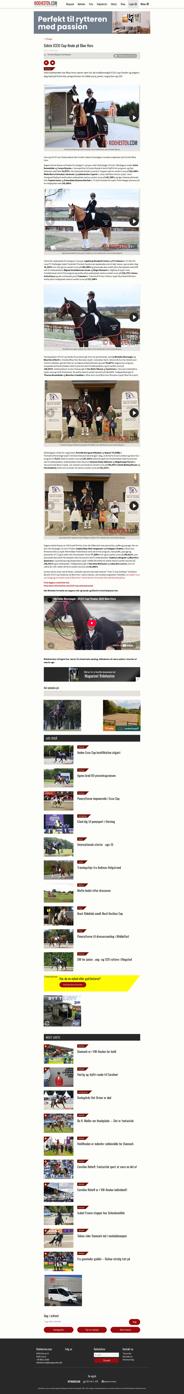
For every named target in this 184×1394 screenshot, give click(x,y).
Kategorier (58, 1329)
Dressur (48, 69)
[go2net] (90, 1381)
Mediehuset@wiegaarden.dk (49, 1362)
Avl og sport (83, 1092)
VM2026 (81, 1046)
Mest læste (125, 1329)
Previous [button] (50, 117)
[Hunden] (74, 1381)
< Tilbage (48, 39)
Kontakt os (127, 1356)
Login (132, 4)
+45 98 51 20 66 (42, 1359)
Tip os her (127, 1353)
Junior (80, 862)
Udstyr (114, 4)
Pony (80, 908)
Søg (134, 1321)
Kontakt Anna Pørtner (72, 984)
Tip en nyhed (92, 1329)
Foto (91, 4)
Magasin (70, 4)
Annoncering (128, 1359)
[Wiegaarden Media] (108, 1381)
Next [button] (134, 117)
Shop (123, 4)
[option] (92, 118)
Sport (80, 839)
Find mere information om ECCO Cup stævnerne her (68, 585)
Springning (82, 816)
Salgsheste (102, 4)
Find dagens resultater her (56, 582)
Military (81, 885)
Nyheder (81, 4)
